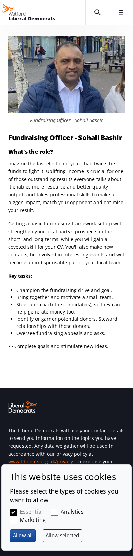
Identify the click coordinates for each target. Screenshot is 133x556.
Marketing (33, 520)
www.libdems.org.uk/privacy (40, 461)
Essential (31, 511)
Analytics (72, 511)
